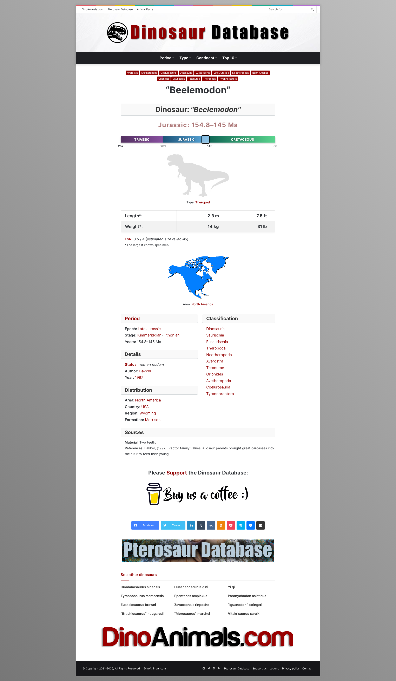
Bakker (145, 371)
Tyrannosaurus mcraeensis (142, 596)
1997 (139, 377)
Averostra (132, 72)
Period (132, 318)
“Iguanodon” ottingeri (245, 605)
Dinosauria (186, 72)
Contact (307, 668)
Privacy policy (290, 668)
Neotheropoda (240, 72)
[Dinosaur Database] (198, 32)
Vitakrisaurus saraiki (244, 613)
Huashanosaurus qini (191, 587)
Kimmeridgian (149, 335)
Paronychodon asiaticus (247, 596)
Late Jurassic (221, 72)
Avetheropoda (149, 72)
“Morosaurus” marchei (192, 613)
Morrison (153, 420)
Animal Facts (145, 9)
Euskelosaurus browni (139, 605)
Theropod (202, 202)
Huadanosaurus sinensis (140, 587)
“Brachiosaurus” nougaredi (142, 613)
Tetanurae (194, 78)
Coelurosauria (168, 72)
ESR (128, 239)
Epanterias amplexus (190, 596)
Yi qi (231, 587)
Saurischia (179, 78)
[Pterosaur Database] (198, 550)
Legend (274, 668)
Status (131, 364)
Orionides (163, 78)
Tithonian (171, 335)
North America (260, 72)
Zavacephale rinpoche (191, 605)
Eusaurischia (203, 72)
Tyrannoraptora (228, 78)
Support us (259, 668)
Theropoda (209, 78)
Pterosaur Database (120, 9)
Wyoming (147, 413)
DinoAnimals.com (92, 9)
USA (145, 407)
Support (176, 473)
